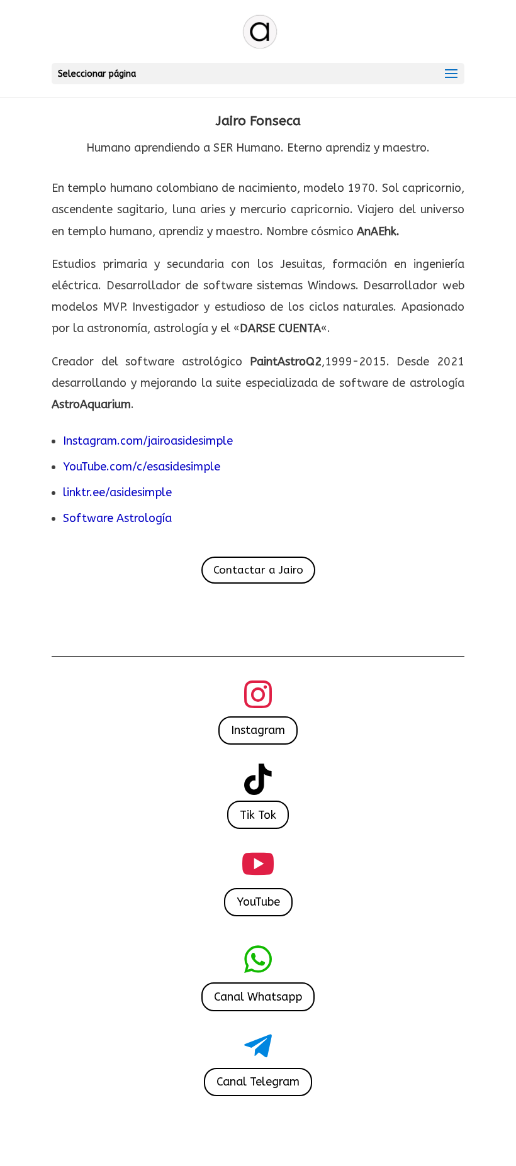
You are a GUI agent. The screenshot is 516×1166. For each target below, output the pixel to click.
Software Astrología (117, 518)
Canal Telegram (258, 1082)
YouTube (258, 902)
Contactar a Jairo (258, 570)
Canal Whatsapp (258, 997)
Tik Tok (258, 815)
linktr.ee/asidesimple (119, 492)
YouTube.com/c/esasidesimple (141, 467)
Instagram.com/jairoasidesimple (148, 441)
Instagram (258, 730)
